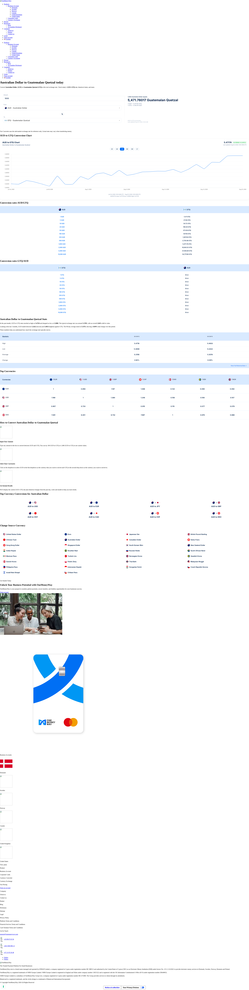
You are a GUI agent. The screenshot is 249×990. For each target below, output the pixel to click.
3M (127, 149)
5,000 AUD (62, 251)
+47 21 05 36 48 (9, 952)
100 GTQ (62, 292)
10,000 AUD (62, 254)
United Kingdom (17, 14)
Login (6, 36)
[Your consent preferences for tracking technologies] (3, 986)
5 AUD (62, 220)
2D (112, 149)
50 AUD (62, 230)
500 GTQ (62, 299)
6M (132, 149)
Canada (14, 13)
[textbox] (62, 108)
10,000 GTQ (62, 312)
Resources (7, 23)
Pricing (6, 22)
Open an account (5, 888)
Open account (8, 37)
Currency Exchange (14, 20)
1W (117, 149)
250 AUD (62, 237)
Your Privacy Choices (131, 987)
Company (7, 29)
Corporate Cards (13, 18)
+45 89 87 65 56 (9, 939)
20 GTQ (62, 285)
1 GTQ (62, 275)
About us (10, 30)
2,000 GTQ (62, 305)
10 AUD (62, 223)
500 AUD (62, 240)
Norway (14, 11)
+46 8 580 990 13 (9, 946)
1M (122, 149)
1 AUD (62, 216)
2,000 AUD (62, 247)
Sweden (14, 9)
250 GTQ (62, 295)
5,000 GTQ (62, 309)
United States (16, 16)
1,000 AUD (62, 244)
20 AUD (62, 227)
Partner (10, 32)
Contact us (11, 34)
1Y (137, 149)
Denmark (14, 7)
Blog (9, 25)
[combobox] (62, 108)
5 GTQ (62, 278)
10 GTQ (62, 281)
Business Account (13, 6)
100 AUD (62, 234)
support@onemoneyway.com (9, 934)
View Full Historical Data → (239, 365)
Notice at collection (112, 987)
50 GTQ (62, 288)
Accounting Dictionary (15, 27)
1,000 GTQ (62, 302)
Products (6, 4)
